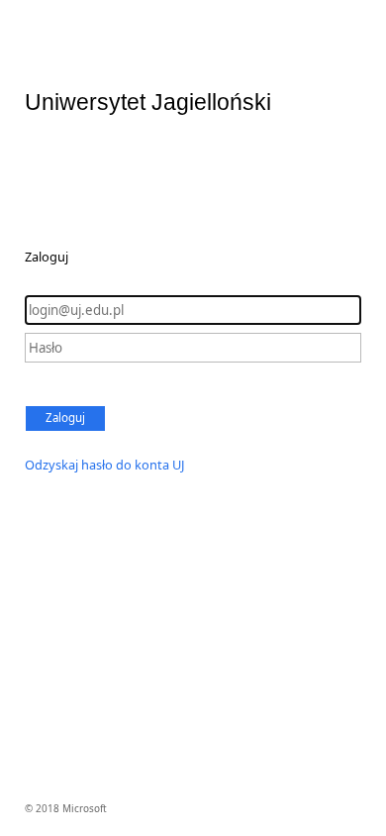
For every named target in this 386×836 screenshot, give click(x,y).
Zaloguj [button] (65, 417)
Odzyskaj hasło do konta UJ (105, 464)
